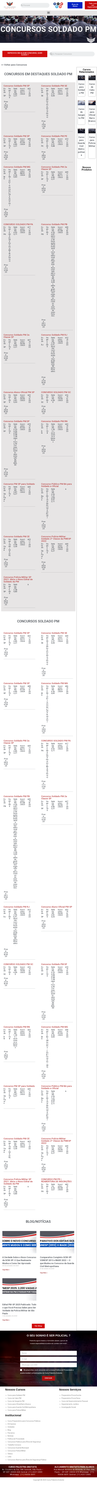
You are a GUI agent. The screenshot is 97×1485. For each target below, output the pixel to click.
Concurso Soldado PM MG (17, 167)
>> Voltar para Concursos (14, 64)
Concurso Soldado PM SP (17, 85)
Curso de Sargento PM (16, 1401)
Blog (9, 1430)
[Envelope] (60, 6)
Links (9, 1457)
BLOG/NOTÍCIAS (38, 1222)
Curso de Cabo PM (14, 1398)
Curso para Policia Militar (17, 1410)
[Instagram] (58, 3)
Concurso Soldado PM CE (17, 536)
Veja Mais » (6, 1270)
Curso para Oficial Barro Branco (91, 115)
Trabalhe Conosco (14, 1445)
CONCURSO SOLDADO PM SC (56, 392)
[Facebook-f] (54, 3)
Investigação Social (69, 1407)
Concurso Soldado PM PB (54, 224)
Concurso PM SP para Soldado (19, 484)
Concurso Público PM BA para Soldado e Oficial (56, 485)
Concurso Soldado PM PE (54, 136)
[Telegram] (56, 6)
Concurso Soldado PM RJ (54, 334)
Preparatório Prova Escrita (71, 1395)
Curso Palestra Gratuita (23, 1467)
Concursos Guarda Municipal (18, 1448)
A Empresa (12, 1424)
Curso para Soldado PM (16, 1395)
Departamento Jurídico (70, 1404)
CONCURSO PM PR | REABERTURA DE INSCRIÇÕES (56, 1180)
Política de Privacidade (63, 1370)
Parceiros (11, 1433)
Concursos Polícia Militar (17, 1451)
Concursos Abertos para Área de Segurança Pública (27, 1460)
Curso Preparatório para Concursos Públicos (24, 1421)
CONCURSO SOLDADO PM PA (18, 224)
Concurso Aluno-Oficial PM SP (19, 392)
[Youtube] (61, 3)
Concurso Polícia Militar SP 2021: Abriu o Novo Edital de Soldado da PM (18, 579)
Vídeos (10, 1454)
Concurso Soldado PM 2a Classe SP (54, 168)
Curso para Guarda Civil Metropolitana (81, 146)
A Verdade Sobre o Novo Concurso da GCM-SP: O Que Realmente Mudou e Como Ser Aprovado (19, 1260)
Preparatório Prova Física (71, 1398)
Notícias (10, 1436)
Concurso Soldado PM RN (54, 421)
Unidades (11, 1427)
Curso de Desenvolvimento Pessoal (75, 1401)
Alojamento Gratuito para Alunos (74, 1467)
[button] (75, 5)
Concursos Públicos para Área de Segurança (24, 1442)
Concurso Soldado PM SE (54, 85)
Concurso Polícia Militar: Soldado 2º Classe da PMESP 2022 (56, 538)
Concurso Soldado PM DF (16, 421)
